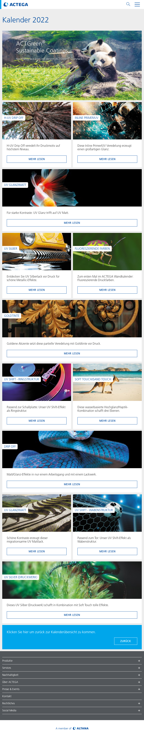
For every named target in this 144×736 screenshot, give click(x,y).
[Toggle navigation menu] (137, 4)
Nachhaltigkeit (10, 675)
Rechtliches (8, 703)
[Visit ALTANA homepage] (72, 728)
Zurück (125, 641)
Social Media (9, 710)
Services (6, 667)
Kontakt (6, 696)
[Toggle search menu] (128, 4)
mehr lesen (30, 70)
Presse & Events (10, 689)
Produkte (7, 660)
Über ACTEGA (10, 682)
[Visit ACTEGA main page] (16, 4)
